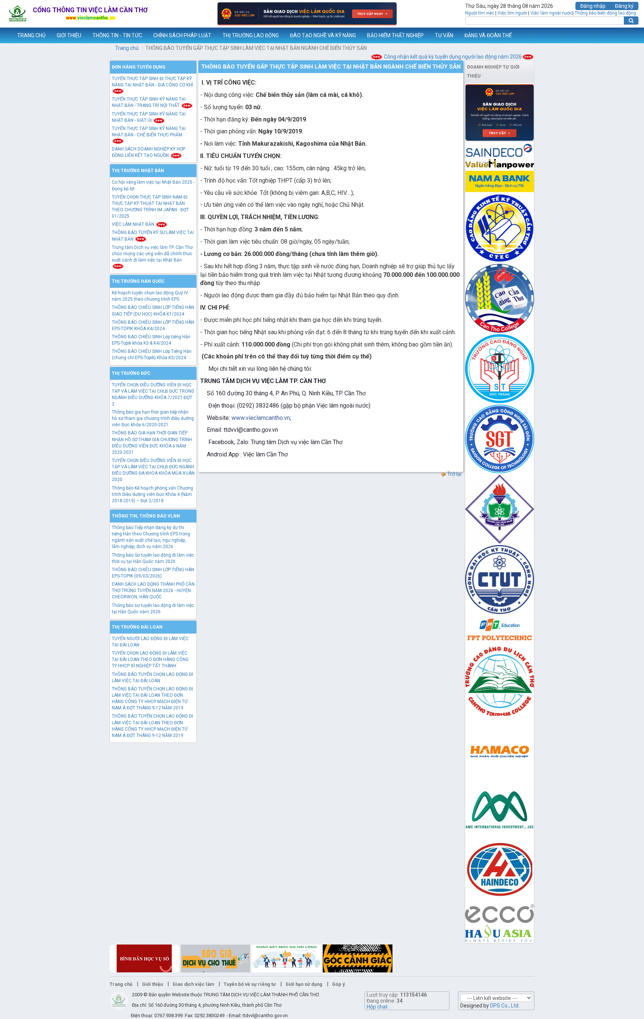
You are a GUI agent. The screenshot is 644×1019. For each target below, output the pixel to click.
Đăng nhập (593, 6)
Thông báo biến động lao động (605, 13)
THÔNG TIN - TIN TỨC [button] (117, 35)
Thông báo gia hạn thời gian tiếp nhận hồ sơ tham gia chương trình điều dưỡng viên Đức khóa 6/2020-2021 (153, 418)
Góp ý (338, 984)
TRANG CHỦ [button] (31, 35)
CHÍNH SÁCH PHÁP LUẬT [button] (182, 35)
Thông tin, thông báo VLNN (146, 516)
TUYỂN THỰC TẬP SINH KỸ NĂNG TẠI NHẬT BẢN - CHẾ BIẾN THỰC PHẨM (149, 131)
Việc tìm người (512, 13)
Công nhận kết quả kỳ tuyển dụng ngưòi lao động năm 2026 (438, 57)
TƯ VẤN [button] (444, 35)
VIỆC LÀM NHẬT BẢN (133, 224)
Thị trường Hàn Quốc (138, 281)
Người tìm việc (479, 13)
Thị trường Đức (131, 373)
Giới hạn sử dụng (303, 984)
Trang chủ (127, 48)
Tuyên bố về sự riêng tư (250, 984)
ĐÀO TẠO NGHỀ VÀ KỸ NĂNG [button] (323, 35)
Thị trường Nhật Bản (138, 170)
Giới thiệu (152, 984)
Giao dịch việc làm (193, 984)
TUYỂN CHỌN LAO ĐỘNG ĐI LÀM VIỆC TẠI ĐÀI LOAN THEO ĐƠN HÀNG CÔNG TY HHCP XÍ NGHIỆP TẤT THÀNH (150, 659)
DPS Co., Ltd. (505, 1006)
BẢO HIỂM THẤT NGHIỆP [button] (395, 35)
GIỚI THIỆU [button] (69, 35)
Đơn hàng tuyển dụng (138, 67)
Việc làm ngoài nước (551, 13)
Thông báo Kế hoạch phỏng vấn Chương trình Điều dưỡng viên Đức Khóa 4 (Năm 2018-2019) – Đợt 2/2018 (152, 494)
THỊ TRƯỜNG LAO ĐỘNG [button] (250, 35)
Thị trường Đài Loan (137, 627)
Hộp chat (377, 1007)
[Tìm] (631, 20)
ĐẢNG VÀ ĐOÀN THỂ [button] (488, 35)
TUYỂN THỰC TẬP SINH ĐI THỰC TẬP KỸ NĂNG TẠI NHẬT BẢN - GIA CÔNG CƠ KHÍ (152, 82)
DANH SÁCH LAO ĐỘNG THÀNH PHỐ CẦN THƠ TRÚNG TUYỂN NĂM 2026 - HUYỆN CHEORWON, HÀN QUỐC (153, 590)
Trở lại (453, 474)
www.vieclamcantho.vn (6, 35)
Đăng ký (624, 6)
